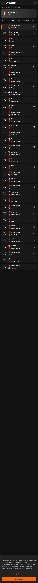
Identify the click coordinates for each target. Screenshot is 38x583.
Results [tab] (18, 20)
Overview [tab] (4, 20)
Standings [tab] (26, 20)
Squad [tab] (33, 20)
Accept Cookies (19, 579)
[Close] (36, 558)
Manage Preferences (19, 574)
